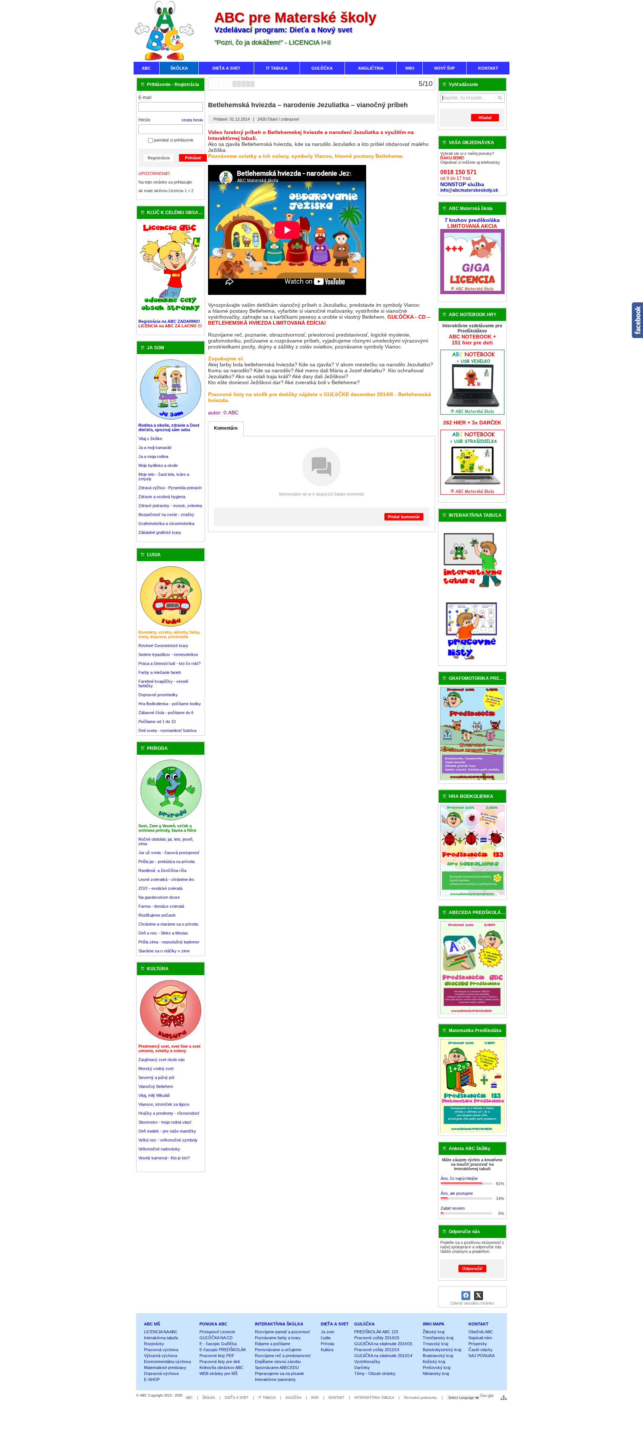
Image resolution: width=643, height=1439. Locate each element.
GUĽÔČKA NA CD (216, 1337)
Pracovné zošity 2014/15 (376, 1337)
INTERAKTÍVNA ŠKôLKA (279, 1324)
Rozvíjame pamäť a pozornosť (282, 1332)
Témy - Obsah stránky (375, 1373)
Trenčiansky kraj (438, 1337)
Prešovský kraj (436, 1367)
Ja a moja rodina (153, 456)
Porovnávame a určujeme (278, 1349)
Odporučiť (472, 1268)
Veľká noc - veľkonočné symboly (168, 1140)
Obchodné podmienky (420, 1398)
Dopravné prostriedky (158, 695)
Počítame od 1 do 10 (157, 721)
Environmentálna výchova (167, 1361)
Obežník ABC (480, 1332)
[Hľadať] (500, 98)
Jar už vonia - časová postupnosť (168, 852)
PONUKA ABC (213, 1324)
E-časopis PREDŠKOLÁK (222, 1349)
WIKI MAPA (433, 1324)
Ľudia (325, 1337)
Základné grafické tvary (159, 532)
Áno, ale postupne (457, 1193)
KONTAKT (478, 1324)
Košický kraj (434, 1361)
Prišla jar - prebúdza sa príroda (166, 861)
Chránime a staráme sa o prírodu (168, 924)
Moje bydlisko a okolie (158, 465)
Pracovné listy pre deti (219, 1361)
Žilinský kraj (433, 1332)
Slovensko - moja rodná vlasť (164, 1122)
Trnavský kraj (435, 1343)
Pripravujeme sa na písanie (279, 1373)
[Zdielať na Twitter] (478, 1295)
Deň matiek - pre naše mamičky (167, 1131)
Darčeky (362, 1367)
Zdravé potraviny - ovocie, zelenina (170, 505)
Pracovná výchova (161, 1349)
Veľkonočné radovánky (159, 1149)
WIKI (315, 1398)
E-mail (144, 97)
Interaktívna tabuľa (161, 1337)
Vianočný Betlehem (155, 1086)
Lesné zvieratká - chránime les (166, 879)
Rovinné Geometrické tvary (163, 645)
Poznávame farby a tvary (278, 1337)
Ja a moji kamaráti (154, 447)
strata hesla (192, 120)
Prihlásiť (193, 158)
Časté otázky (480, 1349)
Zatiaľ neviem (453, 1208)
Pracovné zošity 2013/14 (376, 1349)
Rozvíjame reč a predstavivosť (283, 1355)
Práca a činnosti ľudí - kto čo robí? (169, 663)
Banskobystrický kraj (442, 1349)
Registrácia (159, 158)
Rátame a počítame (272, 1343)
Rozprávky (154, 1343)
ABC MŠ (152, 1324)
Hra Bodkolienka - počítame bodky (169, 703)
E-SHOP (152, 1379)
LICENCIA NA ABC (160, 1332)
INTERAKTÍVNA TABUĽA (374, 1398)
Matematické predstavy (165, 1367)
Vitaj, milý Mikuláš (154, 1095)
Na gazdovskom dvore (159, 897)
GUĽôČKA (364, 1324)
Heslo (144, 119)
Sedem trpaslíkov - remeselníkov (168, 654)
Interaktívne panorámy (275, 1379)
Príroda (327, 1343)
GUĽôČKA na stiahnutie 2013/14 (383, 1355)
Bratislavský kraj (438, 1355)
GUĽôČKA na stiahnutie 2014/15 (383, 1343)
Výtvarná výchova (160, 1355)
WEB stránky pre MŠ (218, 1373)
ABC (189, 1398)
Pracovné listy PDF (216, 1355)
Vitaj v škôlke (150, 438)
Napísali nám (480, 1337)
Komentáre (226, 428)
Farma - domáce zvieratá (161, 906)
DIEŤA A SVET (335, 1324)
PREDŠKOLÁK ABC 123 (376, 1332)
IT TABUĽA (267, 1398)
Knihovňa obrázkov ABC (221, 1367)
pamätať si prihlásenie (173, 140)
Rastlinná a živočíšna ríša (162, 870)
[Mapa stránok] (503, 1397)
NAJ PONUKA (481, 1355)
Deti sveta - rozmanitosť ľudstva (167, 730)
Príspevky (477, 1343)
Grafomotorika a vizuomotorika (166, 523)
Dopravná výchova (161, 1373)
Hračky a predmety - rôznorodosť (168, 1113)
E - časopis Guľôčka (218, 1343)
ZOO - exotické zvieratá (160, 888)
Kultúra (327, 1349)
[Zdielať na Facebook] (465, 1295)
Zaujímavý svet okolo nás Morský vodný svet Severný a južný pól (161, 1068)
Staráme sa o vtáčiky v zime (164, 951)
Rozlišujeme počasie (157, 915)
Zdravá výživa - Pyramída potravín (170, 487)
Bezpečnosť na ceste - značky (166, 514)
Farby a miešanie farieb (159, 672)
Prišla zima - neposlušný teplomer (168, 942)
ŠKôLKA (208, 1398)
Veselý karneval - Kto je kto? (164, 1158)
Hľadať (485, 117)
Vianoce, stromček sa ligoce (163, 1104)
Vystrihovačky (367, 1361)
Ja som (327, 1332)
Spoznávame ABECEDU (277, 1367)
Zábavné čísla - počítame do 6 (165, 712)
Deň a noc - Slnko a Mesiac (163, 933)
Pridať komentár (404, 517)
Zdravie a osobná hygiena (161, 496)
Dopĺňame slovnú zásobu (278, 1361)
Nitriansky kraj (436, 1373)
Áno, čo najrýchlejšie (459, 1178)
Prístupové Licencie (217, 1332)
